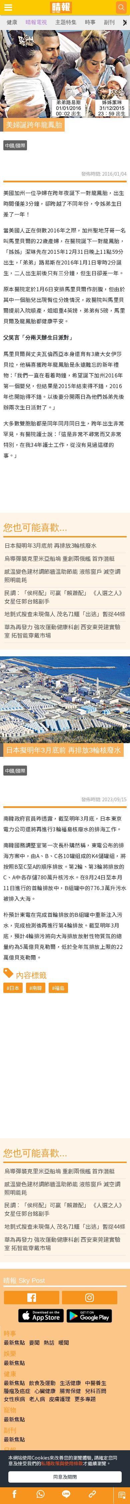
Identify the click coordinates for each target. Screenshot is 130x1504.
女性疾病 (14, 1399)
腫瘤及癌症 (17, 1391)
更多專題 (85, 1399)
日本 (14, 987)
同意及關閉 (65, 1476)
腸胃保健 (70, 1391)
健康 (12, 22)
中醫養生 (95, 1383)
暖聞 (63, 1342)
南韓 (37, 987)
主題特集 (66, 22)
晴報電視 (36, 22)
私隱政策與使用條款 (62, 1463)
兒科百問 (95, 1391)
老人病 (37, 1399)
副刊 (109, 22)
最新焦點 (14, 1342)
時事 (90, 22)
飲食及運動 (42, 1383)
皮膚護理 (59, 1399)
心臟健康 (45, 1391)
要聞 (34, 1342)
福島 (60, 987)
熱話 (49, 1342)
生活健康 (70, 1383)
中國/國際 (15, 145)
